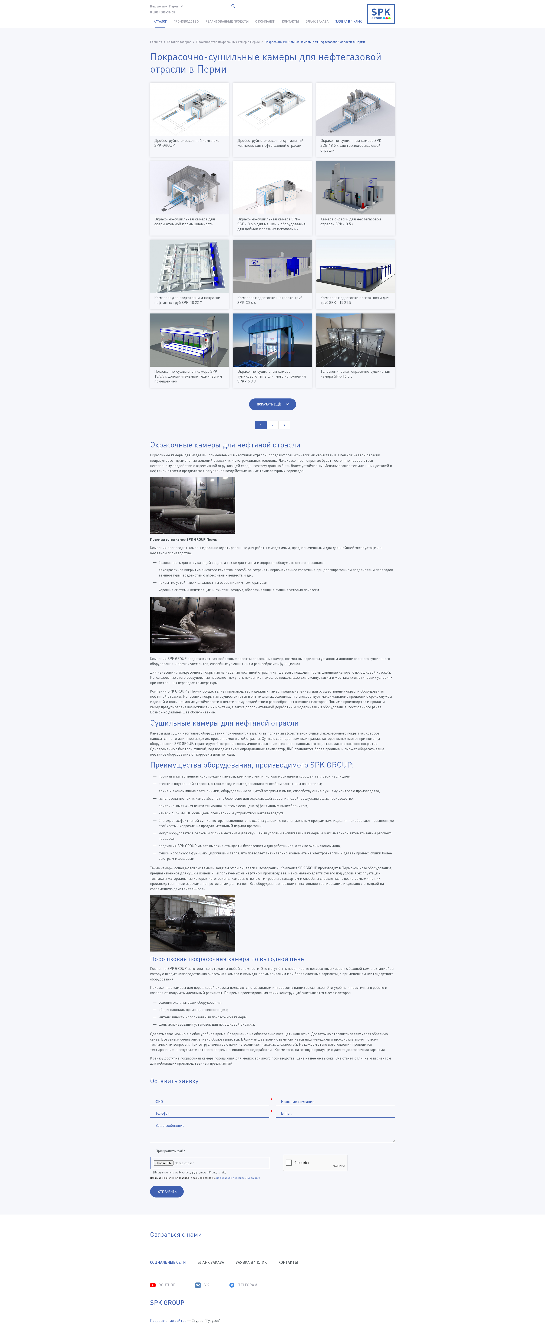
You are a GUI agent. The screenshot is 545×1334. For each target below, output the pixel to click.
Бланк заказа (317, 21)
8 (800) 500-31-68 (162, 12)
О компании (265, 21)
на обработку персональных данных (238, 1177)
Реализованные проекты (227, 21)
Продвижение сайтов (168, 1320)
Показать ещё (269, 404)
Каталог (160, 21)
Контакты (290, 21)
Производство (186, 21)
